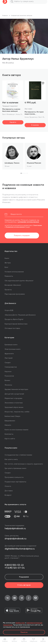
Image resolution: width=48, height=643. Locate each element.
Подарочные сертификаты (15, 482)
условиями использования (28, 222)
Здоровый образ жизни (14, 407)
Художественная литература (16, 389)
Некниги (8, 425)
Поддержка (24, 577)
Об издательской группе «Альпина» (19, 281)
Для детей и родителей (14, 394)
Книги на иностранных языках (16, 430)
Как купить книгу (11, 459)
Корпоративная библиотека (16, 324)
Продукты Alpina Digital (14, 319)
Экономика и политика (14, 403)
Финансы (8, 385)
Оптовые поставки (12, 328)
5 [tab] (27, 173)
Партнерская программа (15, 294)
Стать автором (24, 585)
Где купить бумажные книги (15, 468)
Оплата (8, 486)
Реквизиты (9, 276)
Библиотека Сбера (12, 416)
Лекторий (8, 358)
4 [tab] (26, 173)
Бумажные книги (11, 344)
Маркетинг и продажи (13, 398)
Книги (7, 258)
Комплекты (9, 434)
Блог (6, 267)
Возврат (8, 495)
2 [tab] (23, 173)
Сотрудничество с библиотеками (18, 455)
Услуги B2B (9, 310)
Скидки (7, 362)
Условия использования (14, 272)
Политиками (37, 225)
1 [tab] (21, 173)
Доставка (9, 491)
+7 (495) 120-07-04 (15, 568)
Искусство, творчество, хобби (17, 412)
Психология (9, 376)
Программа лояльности (14, 477)
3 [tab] (24, 173)
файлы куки (20, 623)
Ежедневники (10, 421)
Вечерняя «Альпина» (13, 285)
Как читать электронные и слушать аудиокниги (24, 464)
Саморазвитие (11, 367)
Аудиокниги (9, 353)
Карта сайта (10, 438)
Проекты (8, 290)
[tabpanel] (13, 156)
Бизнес (7, 380)
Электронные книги (12, 349)
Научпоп (8, 371)
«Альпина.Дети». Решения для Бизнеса (20, 315)
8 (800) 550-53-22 (14, 565)
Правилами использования (15, 227)
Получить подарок (22, 235)
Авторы (8, 263)
